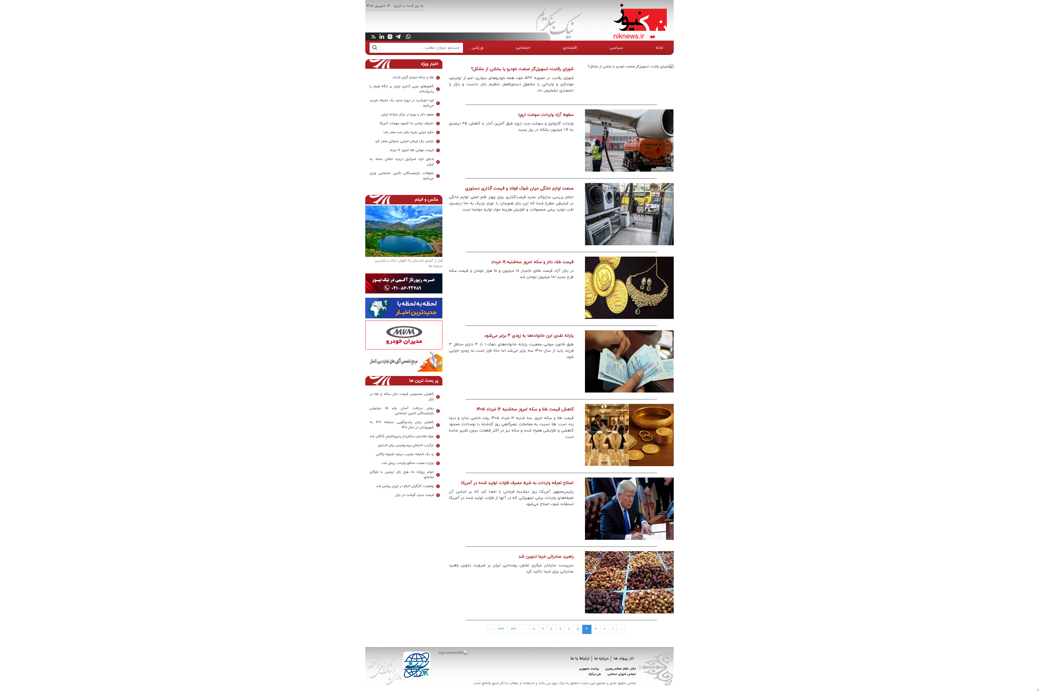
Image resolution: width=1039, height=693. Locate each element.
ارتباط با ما (579, 658)
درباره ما (601, 658)
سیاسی (616, 48)
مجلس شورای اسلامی (622, 674)
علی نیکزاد (594, 674)
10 (533, 629)
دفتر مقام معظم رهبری (620, 668)
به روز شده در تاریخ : (407, 6)
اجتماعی (523, 48)
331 (514, 629)
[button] (370, 231)
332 (501, 629)
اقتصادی (570, 48)
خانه (659, 48)
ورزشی (477, 48)
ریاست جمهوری (589, 668)
